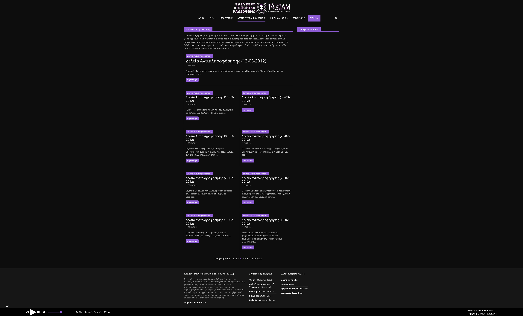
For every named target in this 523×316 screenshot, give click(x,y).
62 (251, 258)
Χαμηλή (491, 313)
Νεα (212, 18)
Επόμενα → (259, 258)
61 (248, 258)
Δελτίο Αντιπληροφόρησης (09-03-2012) (266, 99)
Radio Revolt (255, 300)
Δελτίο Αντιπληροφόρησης (199, 56)
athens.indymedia (289, 280)
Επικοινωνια (299, 18)
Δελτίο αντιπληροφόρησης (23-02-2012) (210, 179)
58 (237, 258)
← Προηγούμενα (220, 258)
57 (234, 258)
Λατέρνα (314, 18)
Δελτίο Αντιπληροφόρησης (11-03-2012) (210, 99)
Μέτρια (481, 313)
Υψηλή (471, 313)
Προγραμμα (227, 18)
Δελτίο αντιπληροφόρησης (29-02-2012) (266, 138)
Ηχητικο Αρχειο (278, 18)
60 (244, 258)
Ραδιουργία (255, 291)
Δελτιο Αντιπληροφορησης (251, 18)
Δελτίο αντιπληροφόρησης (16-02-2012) (266, 221)
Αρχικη (201, 18)
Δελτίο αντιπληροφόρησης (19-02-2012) (210, 221)
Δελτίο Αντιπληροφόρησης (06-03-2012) (210, 138)
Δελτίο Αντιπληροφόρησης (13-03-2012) (226, 61)
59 (241, 258)
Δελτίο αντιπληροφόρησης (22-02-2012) (266, 179)
